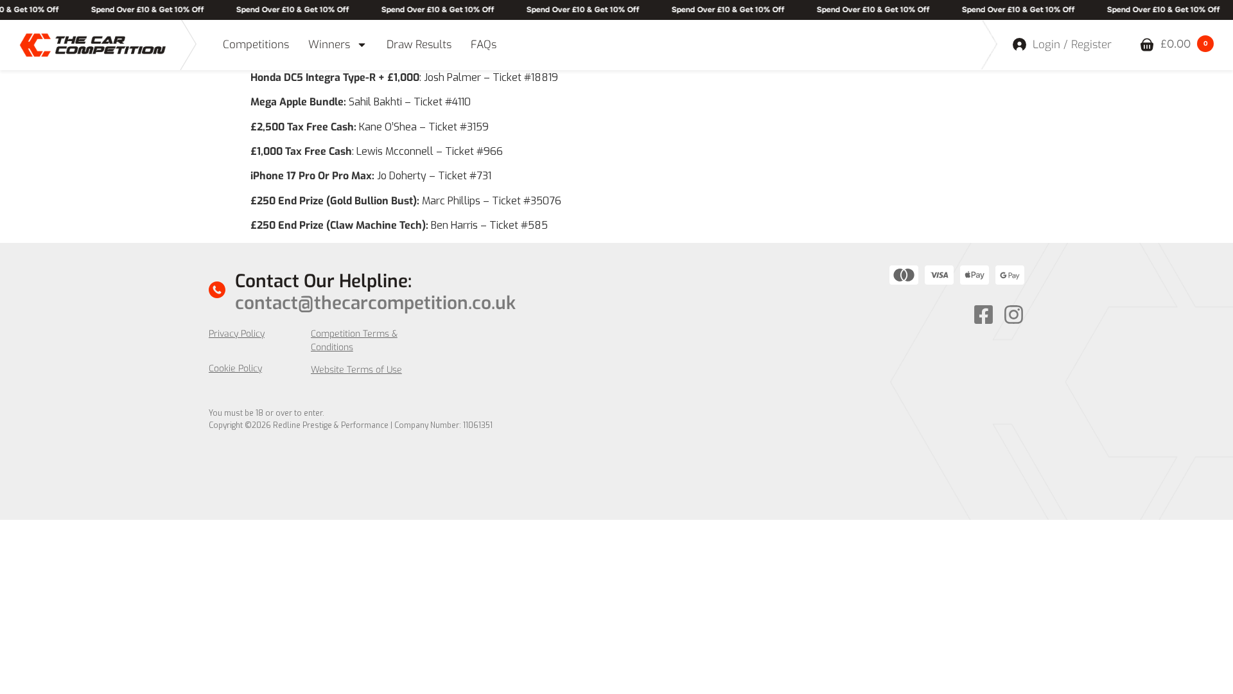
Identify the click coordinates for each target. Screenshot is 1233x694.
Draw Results (419, 44)
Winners (329, 44)
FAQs (483, 44)
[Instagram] (1013, 314)
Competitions (256, 44)
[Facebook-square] (983, 314)
